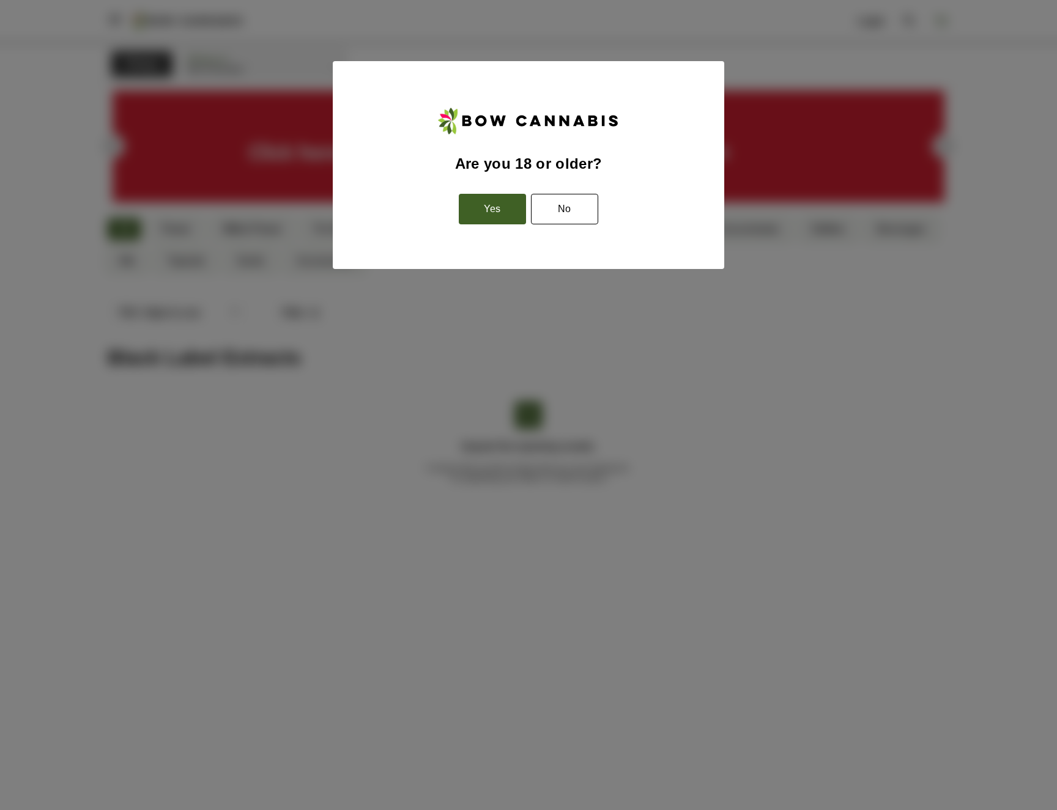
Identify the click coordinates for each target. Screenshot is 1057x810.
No (564, 209)
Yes (492, 209)
